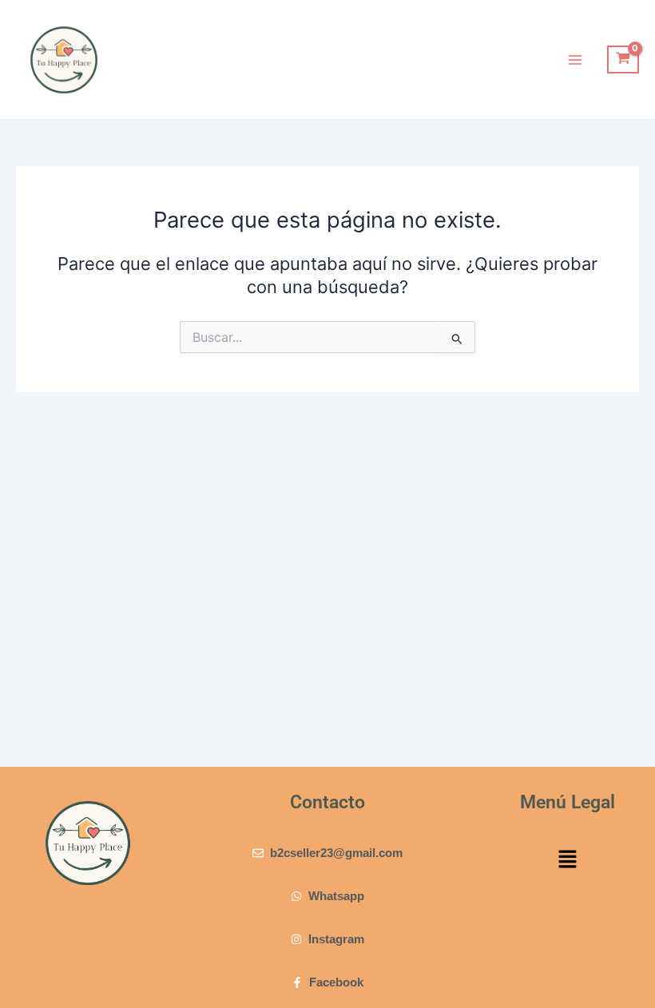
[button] (567, 860)
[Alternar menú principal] (575, 59)
